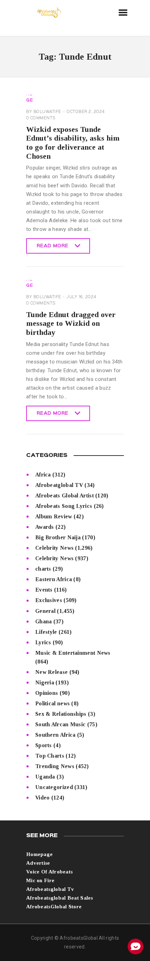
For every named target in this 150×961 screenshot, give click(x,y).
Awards (44, 527)
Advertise (38, 863)
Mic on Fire (40, 880)
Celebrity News (54, 548)
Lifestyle (46, 632)
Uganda (45, 777)
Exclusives (48, 600)
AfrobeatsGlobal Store (54, 906)
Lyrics (43, 642)
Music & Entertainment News (73, 653)
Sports (43, 745)
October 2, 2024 (86, 112)
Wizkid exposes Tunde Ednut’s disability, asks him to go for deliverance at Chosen (73, 142)
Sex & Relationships (61, 714)
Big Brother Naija (58, 537)
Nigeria (44, 682)
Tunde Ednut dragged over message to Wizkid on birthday (70, 323)
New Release (51, 672)
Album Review (53, 516)
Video (42, 798)
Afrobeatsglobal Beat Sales (59, 898)
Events (44, 590)
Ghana (43, 621)
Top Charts (49, 756)
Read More (52, 249)
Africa (43, 475)
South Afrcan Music (60, 724)
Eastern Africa (53, 579)
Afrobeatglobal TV (59, 485)
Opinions (46, 693)
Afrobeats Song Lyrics (63, 506)
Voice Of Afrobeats (49, 871)
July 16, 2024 (81, 297)
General (45, 611)
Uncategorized (54, 787)
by (43, 112)
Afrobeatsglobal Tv (50, 889)
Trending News (54, 766)
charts (43, 569)
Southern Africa (55, 735)
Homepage (39, 854)
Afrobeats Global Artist (64, 495)
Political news (52, 703)
